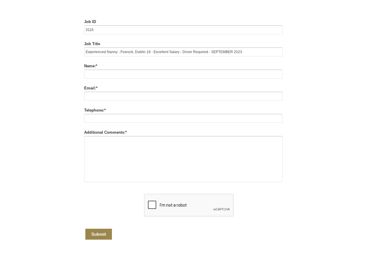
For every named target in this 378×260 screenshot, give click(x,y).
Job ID (90, 21)
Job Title (92, 44)
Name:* (90, 66)
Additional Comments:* (105, 132)
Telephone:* (95, 110)
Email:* (90, 88)
